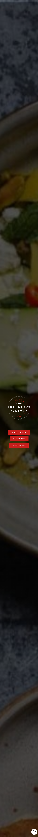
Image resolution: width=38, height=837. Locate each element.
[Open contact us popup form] (34, 832)
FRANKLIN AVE (17, 446)
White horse (17, 439)
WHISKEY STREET (17, 433)
